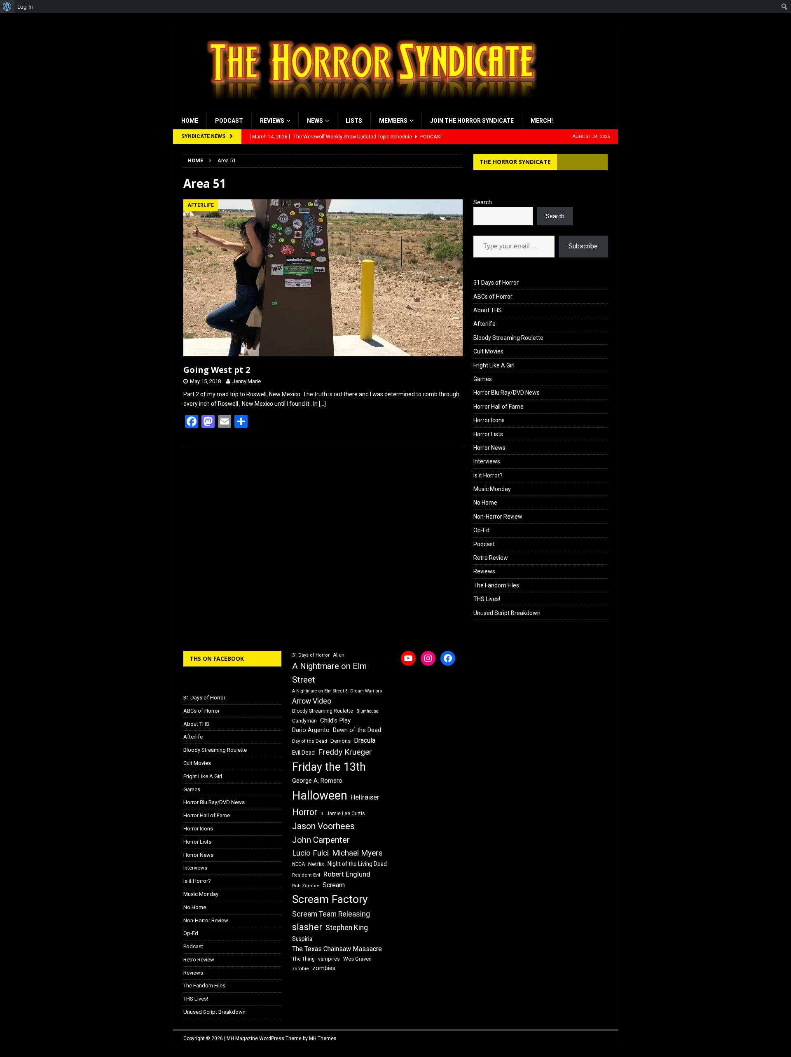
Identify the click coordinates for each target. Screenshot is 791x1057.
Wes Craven (357, 959)
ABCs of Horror (493, 296)
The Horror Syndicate (515, 162)
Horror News (489, 447)
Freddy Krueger (345, 752)
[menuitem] (7, 6)
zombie (300, 968)
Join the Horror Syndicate (472, 120)
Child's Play (335, 720)
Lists (354, 120)
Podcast (229, 120)
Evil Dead (303, 752)
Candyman (304, 721)
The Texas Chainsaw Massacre (337, 949)
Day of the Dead (309, 741)
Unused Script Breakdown (507, 613)
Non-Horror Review (497, 516)
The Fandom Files (496, 585)
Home (189, 120)
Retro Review (490, 557)
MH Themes (323, 1038)
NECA (298, 864)
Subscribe (583, 246)
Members (393, 120)
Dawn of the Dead (357, 730)
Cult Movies (488, 351)
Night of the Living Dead (357, 864)
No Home (485, 502)
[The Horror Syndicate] (368, 107)
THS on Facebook (217, 658)
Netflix (316, 864)
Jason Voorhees (323, 826)
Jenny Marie (246, 381)
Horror (304, 812)
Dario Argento (311, 730)
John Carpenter (321, 840)
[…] (322, 403)
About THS (487, 310)
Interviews (486, 461)
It (322, 813)
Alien (338, 655)
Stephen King (346, 928)
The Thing (303, 959)
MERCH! (542, 120)
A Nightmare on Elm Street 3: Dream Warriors (337, 691)
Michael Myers (357, 853)
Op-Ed (481, 530)
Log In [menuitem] (25, 6)
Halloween (319, 795)
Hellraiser (365, 797)
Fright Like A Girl (494, 365)
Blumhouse (367, 711)
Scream (334, 885)
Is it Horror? (488, 475)
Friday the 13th (329, 767)
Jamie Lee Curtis (345, 813)
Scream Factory (330, 899)
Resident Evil (306, 875)
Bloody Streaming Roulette (508, 337)
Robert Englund (346, 874)
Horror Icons (489, 420)
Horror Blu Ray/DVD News (506, 392)
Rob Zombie (305, 886)
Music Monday (492, 489)
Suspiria (302, 938)
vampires (329, 959)
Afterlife (484, 323)
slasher (307, 927)
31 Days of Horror (496, 282)
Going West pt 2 (216, 369)
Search (482, 202)
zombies (323, 968)
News (315, 120)
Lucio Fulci (310, 853)
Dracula (364, 740)
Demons (340, 741)
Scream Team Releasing (331, 914)
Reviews (272, 120)
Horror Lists (488, 434)
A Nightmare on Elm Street (329, 673)
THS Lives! (486, 599)
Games (482, 379)
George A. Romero (317, 780)
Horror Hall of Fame (498, 406)
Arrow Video (311, 701)
